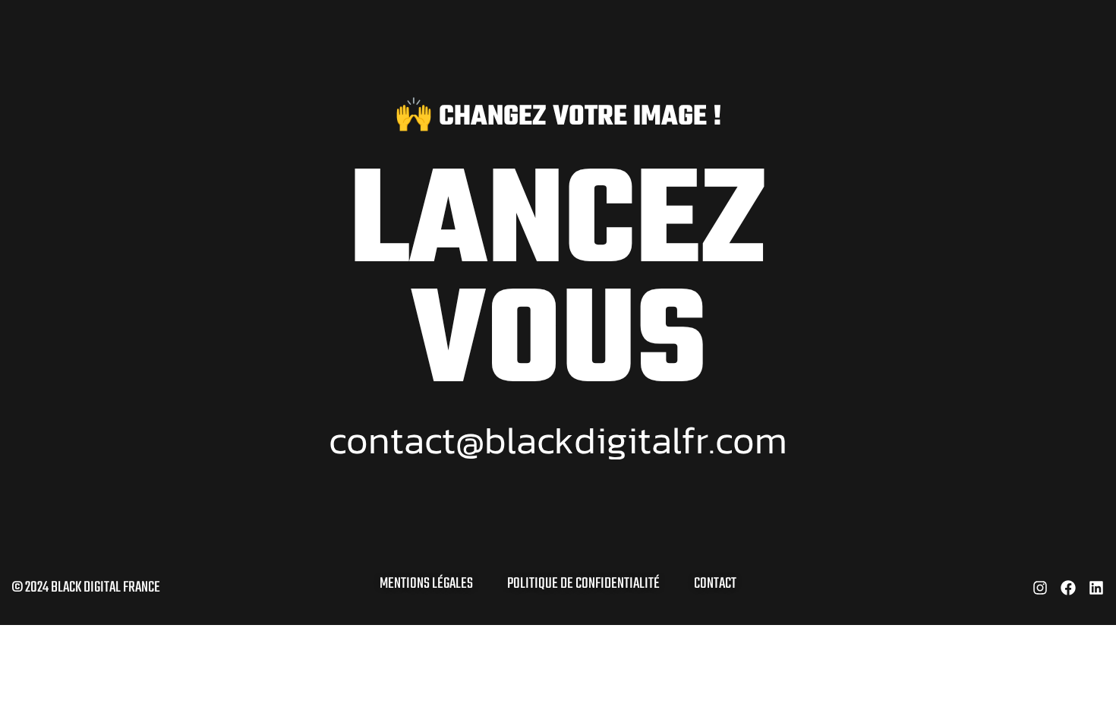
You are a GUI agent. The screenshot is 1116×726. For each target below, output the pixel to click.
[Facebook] (1068, 587)
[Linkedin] (1096, 587)
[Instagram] (1040, 587)
